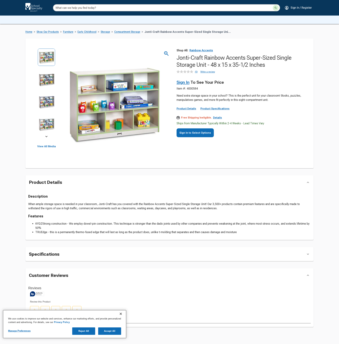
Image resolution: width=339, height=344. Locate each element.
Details (217, 117)
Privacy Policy (62, 322)
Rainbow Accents (201, 50)
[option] (46, 59)
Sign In (183, 82)
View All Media (46, 146)
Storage (105, 31)
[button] (298, 8)
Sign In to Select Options (195, 132)
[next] (46, 137)
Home (28, 31)
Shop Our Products (48, 31)
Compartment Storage (127, 31)
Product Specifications (215, 108)
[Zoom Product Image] (166, 53)
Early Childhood (87, 31)
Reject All (83, 331)
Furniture (68, 31)
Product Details (186, 108)
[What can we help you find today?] (276, 8)
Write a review (207, 71)
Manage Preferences (19, 331)
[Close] (121, 314)
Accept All (109, 331)
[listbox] (46, 93)
